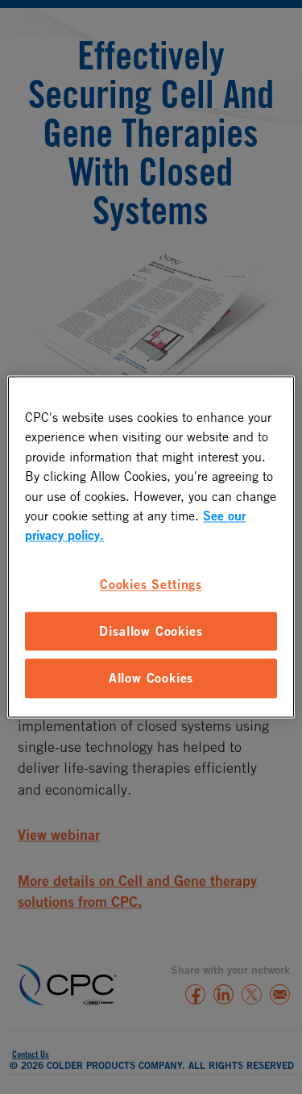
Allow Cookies (151, 678)
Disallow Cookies (150, 631)
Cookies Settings (151, 584)
